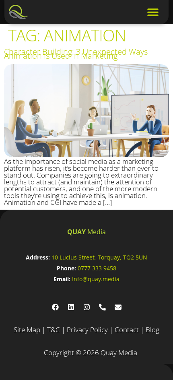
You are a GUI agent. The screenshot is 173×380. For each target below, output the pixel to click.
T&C (53, 329)
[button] (153, 12)
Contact (127, 329)
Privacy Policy (87, 329)
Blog (152, 329)
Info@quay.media (95, 279)
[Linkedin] (71, 307)
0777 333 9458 (97, 268)
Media (86, 231)
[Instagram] (86, 307)
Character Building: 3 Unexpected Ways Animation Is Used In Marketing (76, 53)
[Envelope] (118, 307)
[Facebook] (55, 307)
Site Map (27, 329)
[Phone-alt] (102, 307)
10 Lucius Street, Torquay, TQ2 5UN (99, 257)
